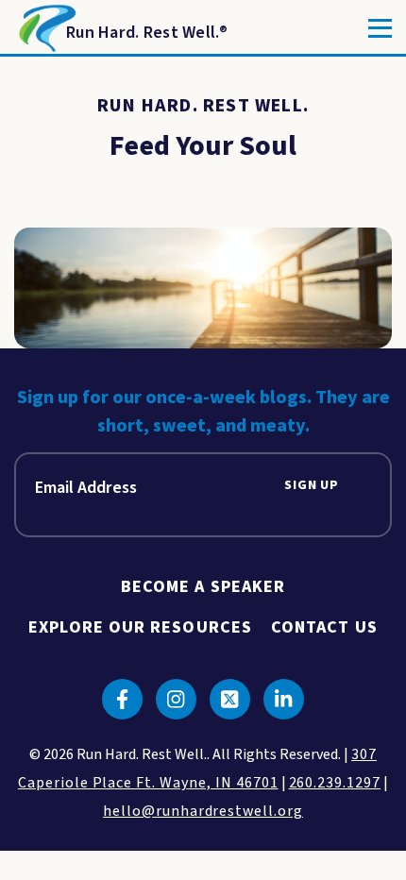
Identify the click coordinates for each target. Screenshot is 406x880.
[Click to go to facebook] (122, 699)
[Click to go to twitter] (230, 699)
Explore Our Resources (140, 627)
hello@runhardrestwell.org (203, 811)
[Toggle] (380, 28)
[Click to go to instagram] (176, 699)
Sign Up (311, 486)
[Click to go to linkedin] (283, 699)
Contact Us (324, 627)
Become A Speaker (203, 587)
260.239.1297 (335, 782)
